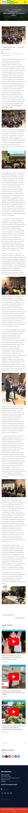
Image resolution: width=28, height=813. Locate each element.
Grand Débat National (17, 53)
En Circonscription (16, 10)
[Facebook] (2, 793)
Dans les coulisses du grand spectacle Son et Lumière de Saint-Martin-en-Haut (11, 657)
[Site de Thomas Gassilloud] (10, 2)
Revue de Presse (5, 799)
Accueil (7, 10)
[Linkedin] (8, 793)
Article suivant (19, 618)
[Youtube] (11, 793)
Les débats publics (13, 12)
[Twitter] (5, 793)
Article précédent (8, 615)
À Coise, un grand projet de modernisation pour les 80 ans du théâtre (13, 692)
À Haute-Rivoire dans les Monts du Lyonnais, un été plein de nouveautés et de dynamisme (13, 727)
